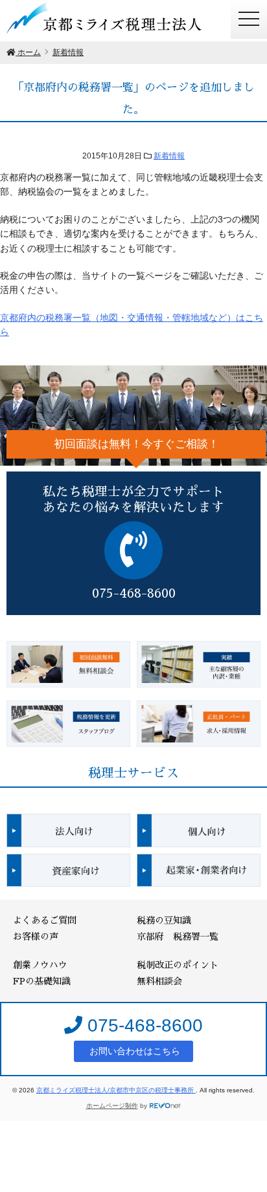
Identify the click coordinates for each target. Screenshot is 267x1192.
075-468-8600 (142, 1025)
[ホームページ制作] (165, 1105)
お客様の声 (35, 936)
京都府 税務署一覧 (177, 936)
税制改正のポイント (177, 965)
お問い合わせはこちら (133, 1051)
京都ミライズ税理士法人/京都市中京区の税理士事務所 (116, 1090)
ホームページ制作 (112, 1105)
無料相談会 (159, 981)
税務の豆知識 (164, 920)
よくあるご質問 (44, 920)
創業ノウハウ (40, 965)
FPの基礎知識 (42, 981)
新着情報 (169, 155)
